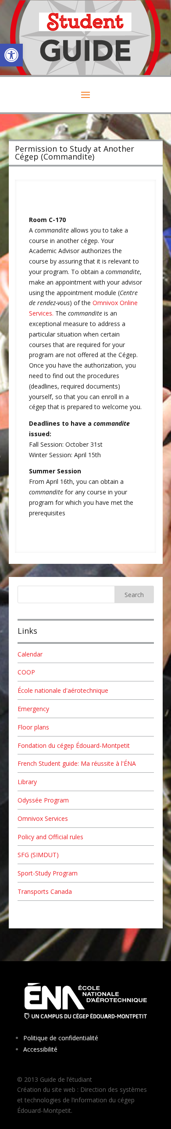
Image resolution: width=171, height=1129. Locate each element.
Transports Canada (45, 891)
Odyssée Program (43, 800)
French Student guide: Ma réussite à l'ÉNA (77, 763)
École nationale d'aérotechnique (63, 690)
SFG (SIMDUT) (38, 855)
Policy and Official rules (50, 837)
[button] (11, 55)
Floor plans (33, 727)
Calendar (30, 654)
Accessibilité (40, 1049)
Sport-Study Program (48, 873)
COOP (26, 672)
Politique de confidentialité (60, 1038)
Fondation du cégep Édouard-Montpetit (74, 745)
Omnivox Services (43, 818)
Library (27, 782)
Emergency (33, 709)
